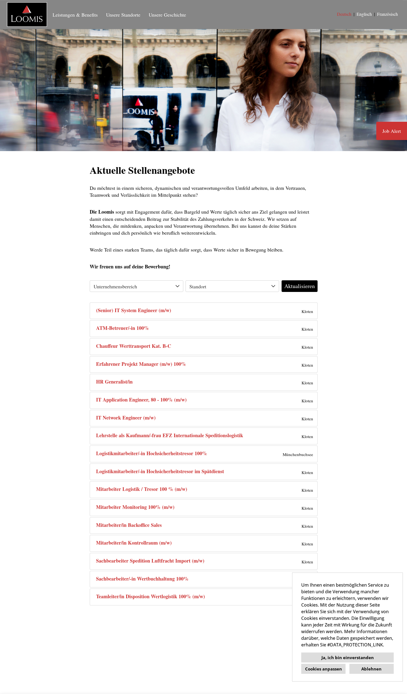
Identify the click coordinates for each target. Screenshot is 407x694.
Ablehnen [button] (371, 669)
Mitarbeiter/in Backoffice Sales (129, 525)
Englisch (364, 14)
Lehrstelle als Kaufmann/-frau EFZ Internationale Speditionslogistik (169, 435)
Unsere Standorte (123, 14)
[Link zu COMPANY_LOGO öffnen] (27, 14)
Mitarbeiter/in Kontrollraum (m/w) (134, 542)
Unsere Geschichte (167, 14)
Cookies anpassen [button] (323, 669)
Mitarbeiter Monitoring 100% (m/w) (135, 507)
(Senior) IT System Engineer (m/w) (133, 310)
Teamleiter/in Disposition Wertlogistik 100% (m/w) (150, 596)
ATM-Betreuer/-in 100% (122, 328)
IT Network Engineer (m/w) (126, 417)
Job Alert (391, 131)
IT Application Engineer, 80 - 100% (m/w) (141, 399)
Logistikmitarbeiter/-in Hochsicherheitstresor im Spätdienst (160, 471)
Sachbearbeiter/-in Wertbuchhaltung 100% (142, 578)
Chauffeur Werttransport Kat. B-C (133, 346)
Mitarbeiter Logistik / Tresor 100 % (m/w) (141, 489)
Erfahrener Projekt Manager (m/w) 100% (141, 364)
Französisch (387, 14)
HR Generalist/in (114, 381)
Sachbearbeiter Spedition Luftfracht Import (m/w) (150, 560)
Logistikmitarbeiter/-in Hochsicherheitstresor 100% (151, 453)
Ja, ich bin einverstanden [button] (347, 657)
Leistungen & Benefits (75, 14)
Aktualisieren (299, 286)
